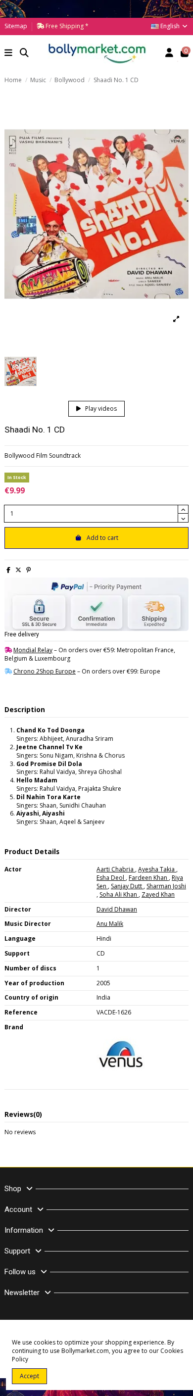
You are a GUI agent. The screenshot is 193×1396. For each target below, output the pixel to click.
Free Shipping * (66, 26)
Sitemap (15, 26)
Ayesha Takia (157, 869)
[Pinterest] (28, 570)
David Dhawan (116, 909)
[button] (8, 54)
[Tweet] (18, 570)
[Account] (169, 54)
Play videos (100, 408)
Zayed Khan (158, 894)
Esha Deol (111, 877)
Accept (29, 1376)
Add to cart (102, 537)
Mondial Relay (32, 650)
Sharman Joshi (166, 886)
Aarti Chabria (115, 869)
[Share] (8, 570)
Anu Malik (109, 923)
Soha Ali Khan (119, 894)
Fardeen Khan (149, 877)
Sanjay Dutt (127, 886)
